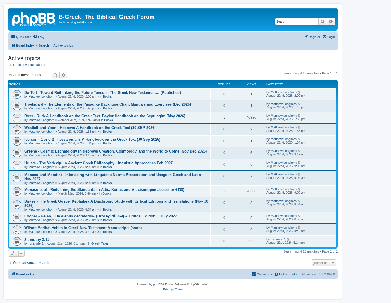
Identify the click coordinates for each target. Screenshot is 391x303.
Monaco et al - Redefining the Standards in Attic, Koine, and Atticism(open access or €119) (104, 189)
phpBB (157, 284)
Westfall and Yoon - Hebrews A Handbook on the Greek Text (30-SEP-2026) (89, 128)
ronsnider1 (36, 243)
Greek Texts (100, 243)
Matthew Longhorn (41, 96)
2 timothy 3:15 (36, 239)
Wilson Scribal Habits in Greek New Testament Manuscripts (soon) (83, 228)
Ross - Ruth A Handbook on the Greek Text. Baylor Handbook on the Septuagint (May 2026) (104, 116)
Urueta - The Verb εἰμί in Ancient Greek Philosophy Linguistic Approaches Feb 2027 (98, 163)
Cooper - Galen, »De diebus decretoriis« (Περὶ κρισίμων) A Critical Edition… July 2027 (100, 216)
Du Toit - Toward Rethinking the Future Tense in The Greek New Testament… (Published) (102, 92)
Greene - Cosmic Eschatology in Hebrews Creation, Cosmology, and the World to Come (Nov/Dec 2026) (115, 151)
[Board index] (34, 18)
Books (107, 96)
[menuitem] (38, 36)
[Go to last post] (299, 92)
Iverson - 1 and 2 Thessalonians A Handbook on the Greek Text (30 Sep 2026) (92, 139)
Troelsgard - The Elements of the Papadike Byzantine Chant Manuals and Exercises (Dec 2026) (107, 104)
